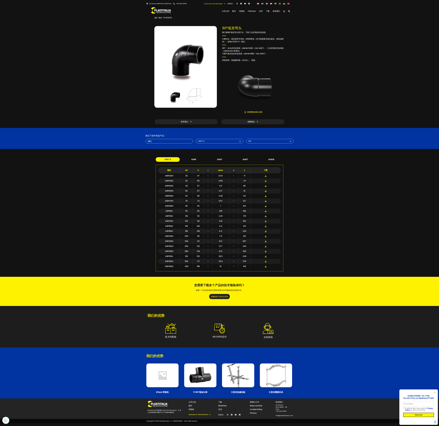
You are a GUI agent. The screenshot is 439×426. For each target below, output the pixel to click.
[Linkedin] (249, 3)
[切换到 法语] (267, 3)
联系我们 (276, 11)
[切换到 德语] (284, 3)
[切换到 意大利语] (258, 3)
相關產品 (251, 121)
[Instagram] (237, 3)
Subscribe (418, 415)
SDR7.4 (168, 159)
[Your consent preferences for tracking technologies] (435, 422)
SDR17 (245, 159)
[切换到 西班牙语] (271, 3)
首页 (155, 18)
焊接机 (242, 11)
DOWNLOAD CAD (254, 112)
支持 (261, 11)
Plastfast (252, 11)
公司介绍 (225, 11)
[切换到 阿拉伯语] (280, 3)
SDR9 (193, 159)
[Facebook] (241, 3)
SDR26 (271, 159)
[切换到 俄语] (275, 3)
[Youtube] (245, 3)
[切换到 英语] (262, 3)
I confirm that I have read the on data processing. (419, 409)
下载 (268, 11)
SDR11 (219, 159)
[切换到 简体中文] (288, 3)
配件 (234, 11)
